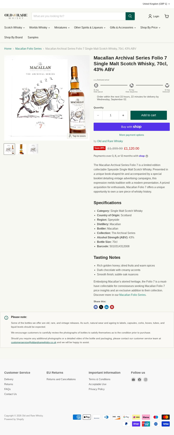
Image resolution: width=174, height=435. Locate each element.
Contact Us (10, 394)
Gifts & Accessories (122, 27)
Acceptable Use (97, 384)
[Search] (130, 16)
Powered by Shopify (14, 419)
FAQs (7, 389)
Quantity (99, 107)
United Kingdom (155, 4)
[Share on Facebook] (96, 307)
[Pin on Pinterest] (112, 307)
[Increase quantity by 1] (123, 115)
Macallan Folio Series (28, 48)
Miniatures (61, 27)
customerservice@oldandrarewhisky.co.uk (33, 342)
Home (8, 48)
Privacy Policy (97, 389)
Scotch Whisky (13, 27)
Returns (8, 384)
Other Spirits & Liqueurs (88, 27)
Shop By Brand (13, 37)
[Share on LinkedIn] (107, 307)
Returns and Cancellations (61, 379)
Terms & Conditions (99, 379)
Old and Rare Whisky (110, 141)
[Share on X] (101, 307)
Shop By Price (149, 27)
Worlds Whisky (38, 27)
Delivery (8, 379)
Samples (33, 37)
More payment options (131, 134)
